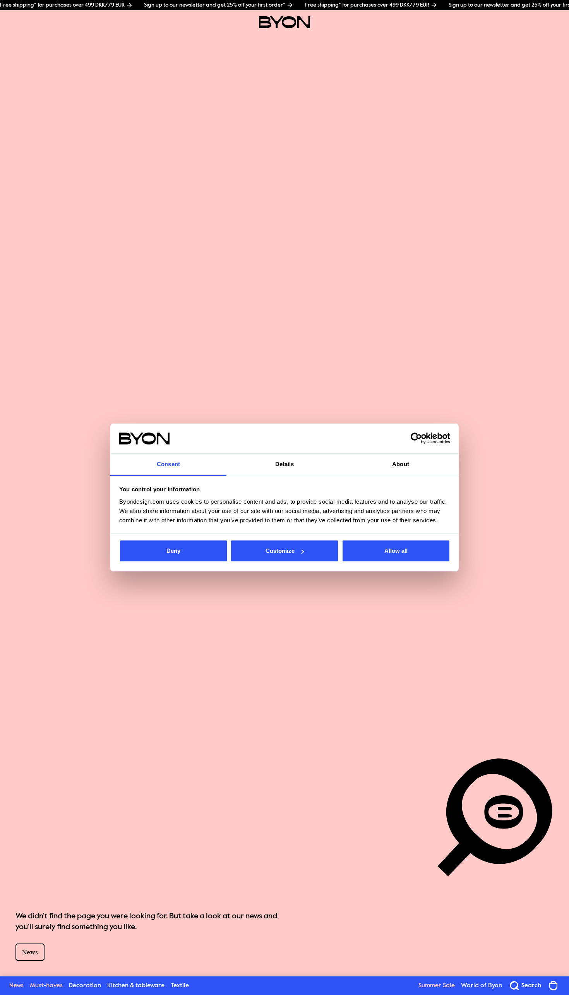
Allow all (396, 550)
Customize (280, 550)
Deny (173, 550)
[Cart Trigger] (553, 986)
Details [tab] (284, 464)
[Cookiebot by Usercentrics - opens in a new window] (416, 438)
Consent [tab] (168, 464)
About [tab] (400, 464)
